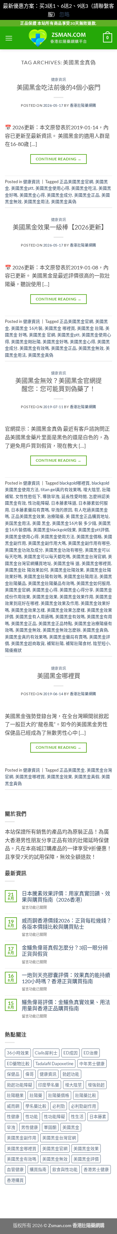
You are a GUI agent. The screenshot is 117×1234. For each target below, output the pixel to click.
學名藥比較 (35, 1106)
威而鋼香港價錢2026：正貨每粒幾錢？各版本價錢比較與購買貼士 (66, 923)
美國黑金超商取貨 (28, 643)
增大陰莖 (91, 489)
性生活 (77, 1116)
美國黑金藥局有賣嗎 (68, 636)
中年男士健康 (92, 1063)
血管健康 (15, 1169)
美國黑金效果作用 (76, 596)
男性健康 (29, 1127)
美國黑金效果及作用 (60, 603)
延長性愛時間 (74, 496)
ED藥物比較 (18, 1063)
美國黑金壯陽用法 (81, 576)
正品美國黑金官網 (76, 181)
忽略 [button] (64, 14)
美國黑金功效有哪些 (64, 550)
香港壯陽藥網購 (83, 105)
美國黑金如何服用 (93, 583)
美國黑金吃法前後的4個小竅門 (58, 87)
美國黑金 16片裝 (27, 328)
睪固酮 (50, 1127)
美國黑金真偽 (63, 201)
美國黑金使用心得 (52, 188)
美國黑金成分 (59, 195)
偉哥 (29, 1074)
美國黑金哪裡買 (96, 563)
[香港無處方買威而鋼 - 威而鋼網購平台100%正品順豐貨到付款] (58, 37)
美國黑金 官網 (42, 334)
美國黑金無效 (91, 348)
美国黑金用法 (17, 523)
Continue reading (59, 158)
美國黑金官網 (17, 589)
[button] (9, 38)
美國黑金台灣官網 (89, 556)
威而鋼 (13, 1106)
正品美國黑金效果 (28, 516)
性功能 (31, 1116)
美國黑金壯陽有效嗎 (43, 576)
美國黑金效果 (45, 596)
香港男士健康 (96, 1169)
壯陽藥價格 (58, 1095)
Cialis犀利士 (46, 1052)
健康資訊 (58, 79)
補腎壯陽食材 (78, 643)
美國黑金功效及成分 (24, 550)
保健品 (13, 1074)
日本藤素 (97, 1116)
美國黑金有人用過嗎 (34, 616)
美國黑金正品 (86, 195)
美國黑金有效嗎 (34, 348)
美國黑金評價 (86, 1159)
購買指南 (38, 1169)
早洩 (11, 1127)
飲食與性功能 (65, 1169)
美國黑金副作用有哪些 (89, 543)
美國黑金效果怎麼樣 (66, 610)
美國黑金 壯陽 (90, 328)
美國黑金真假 (86, 776)
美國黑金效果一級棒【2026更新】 (60, 227)
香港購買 (15, 1180)
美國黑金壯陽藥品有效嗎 (51, 583)
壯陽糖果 (15, 1095)
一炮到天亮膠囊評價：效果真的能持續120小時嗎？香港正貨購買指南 (66, 978)
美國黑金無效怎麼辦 (62, 630)
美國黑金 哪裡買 (60, 328)
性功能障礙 (38, 502)
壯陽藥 (36, 1095)
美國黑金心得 (32, 195)
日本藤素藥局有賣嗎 (30, 509)
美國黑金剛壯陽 (26, 341)
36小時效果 (18, 1052)
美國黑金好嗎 (55, 341)
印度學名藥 (48, 1084)
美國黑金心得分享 (76, 589)
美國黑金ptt (22, 188)
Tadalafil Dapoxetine (54, 1063)
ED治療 (91, 1052)
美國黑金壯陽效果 (67, 569)
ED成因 (70, 1052)
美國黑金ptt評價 (93, 529)
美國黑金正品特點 (55, 623)
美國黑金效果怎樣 (28, 610)
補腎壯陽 (55, 643)
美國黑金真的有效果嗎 (26, 636)
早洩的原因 (61, 509)
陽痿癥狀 (13, 650)
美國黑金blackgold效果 (54, 529)
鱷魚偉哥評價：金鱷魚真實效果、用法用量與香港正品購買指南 (66, 1005)
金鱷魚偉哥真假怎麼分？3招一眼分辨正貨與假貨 (65, 950)
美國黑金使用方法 (57, 536)
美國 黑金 (41, 523)
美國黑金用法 (36, 201)
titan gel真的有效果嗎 (61, 489)
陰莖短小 (101, 643)
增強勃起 (96, 1084)
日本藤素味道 (63, 502)
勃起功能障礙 (19, 1084)
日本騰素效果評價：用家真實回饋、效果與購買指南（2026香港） (66, 896)
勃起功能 (70, 1074)
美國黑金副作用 (21, 1137)
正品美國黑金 (72, 770)
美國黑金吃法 (84, 188)
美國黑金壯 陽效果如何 (26, 569)
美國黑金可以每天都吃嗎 (47, 556)
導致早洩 (51, 496)
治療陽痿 (55, 516)
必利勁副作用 (83, 1106)
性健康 (13, 1116)
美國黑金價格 (89, 536)
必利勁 (58, 1106)
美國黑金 (70, 1127)
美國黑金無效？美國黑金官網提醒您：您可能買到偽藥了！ (58, 385)
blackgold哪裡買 (74, 483)
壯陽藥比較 (85, 1095)
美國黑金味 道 (66, 563)
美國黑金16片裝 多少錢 (74, 523)
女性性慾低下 (28, 496)
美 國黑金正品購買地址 (87, 516)
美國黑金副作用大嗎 (47, 543)
